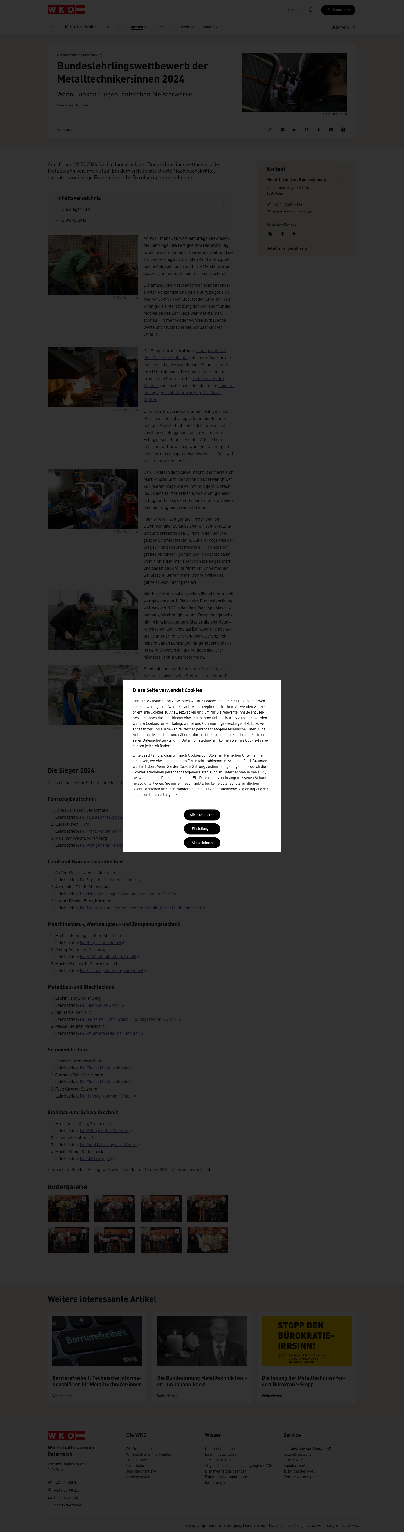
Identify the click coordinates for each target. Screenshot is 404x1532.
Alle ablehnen (202, 843)
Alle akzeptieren (202, 815)
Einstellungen (202, 829)
